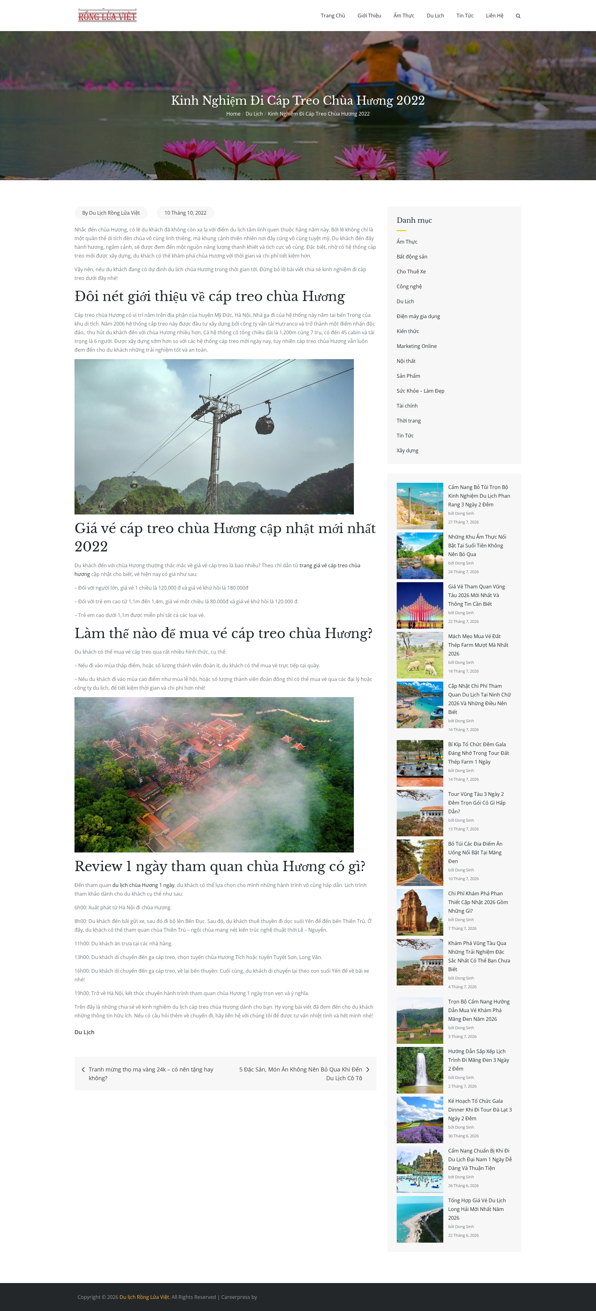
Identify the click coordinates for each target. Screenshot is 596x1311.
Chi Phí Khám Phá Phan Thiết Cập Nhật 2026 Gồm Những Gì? (478, 902)
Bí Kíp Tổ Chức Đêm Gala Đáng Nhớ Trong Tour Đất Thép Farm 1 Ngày (478, 753)
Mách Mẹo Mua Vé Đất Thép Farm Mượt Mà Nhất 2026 (478, 645)
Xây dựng (407, 450)
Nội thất (406, 361)
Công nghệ (409, 286)
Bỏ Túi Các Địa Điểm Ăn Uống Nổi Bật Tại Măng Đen (475, 852)
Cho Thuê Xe (411, 271)
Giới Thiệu (369, 15)
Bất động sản (412, 256)
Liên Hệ (494, 15)
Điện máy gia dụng (418, 316)
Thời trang (409, 420)
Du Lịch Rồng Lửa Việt (114, 212)
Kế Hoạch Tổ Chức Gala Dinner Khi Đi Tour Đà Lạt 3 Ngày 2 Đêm (480, 1110)
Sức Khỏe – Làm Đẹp (421, 390)
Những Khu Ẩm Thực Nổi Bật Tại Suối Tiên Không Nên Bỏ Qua (477, 545)
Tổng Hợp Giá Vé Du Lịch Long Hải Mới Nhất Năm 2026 (477, 1209)
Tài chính (407, 405)
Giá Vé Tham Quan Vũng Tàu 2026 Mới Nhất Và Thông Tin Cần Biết (476, 595)
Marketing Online (417, 346)
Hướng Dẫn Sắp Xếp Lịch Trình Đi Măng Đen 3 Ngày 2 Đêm (478, 1060)
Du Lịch (435, 15)
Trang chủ (333, 15)
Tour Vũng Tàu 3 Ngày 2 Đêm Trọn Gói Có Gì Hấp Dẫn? (477, 803)
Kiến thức (408, 331)
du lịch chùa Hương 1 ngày (143, 885)
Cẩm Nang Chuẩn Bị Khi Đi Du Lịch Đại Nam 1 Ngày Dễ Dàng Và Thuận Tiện (480, 1159)
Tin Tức (465, 15)
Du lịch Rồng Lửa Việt (144, 1297)
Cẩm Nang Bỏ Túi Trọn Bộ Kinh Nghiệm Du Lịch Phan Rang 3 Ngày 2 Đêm (479, 496)
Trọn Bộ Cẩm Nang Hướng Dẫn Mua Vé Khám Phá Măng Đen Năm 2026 (479, 1010)
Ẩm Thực (404, 15)
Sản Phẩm (408, 375)
